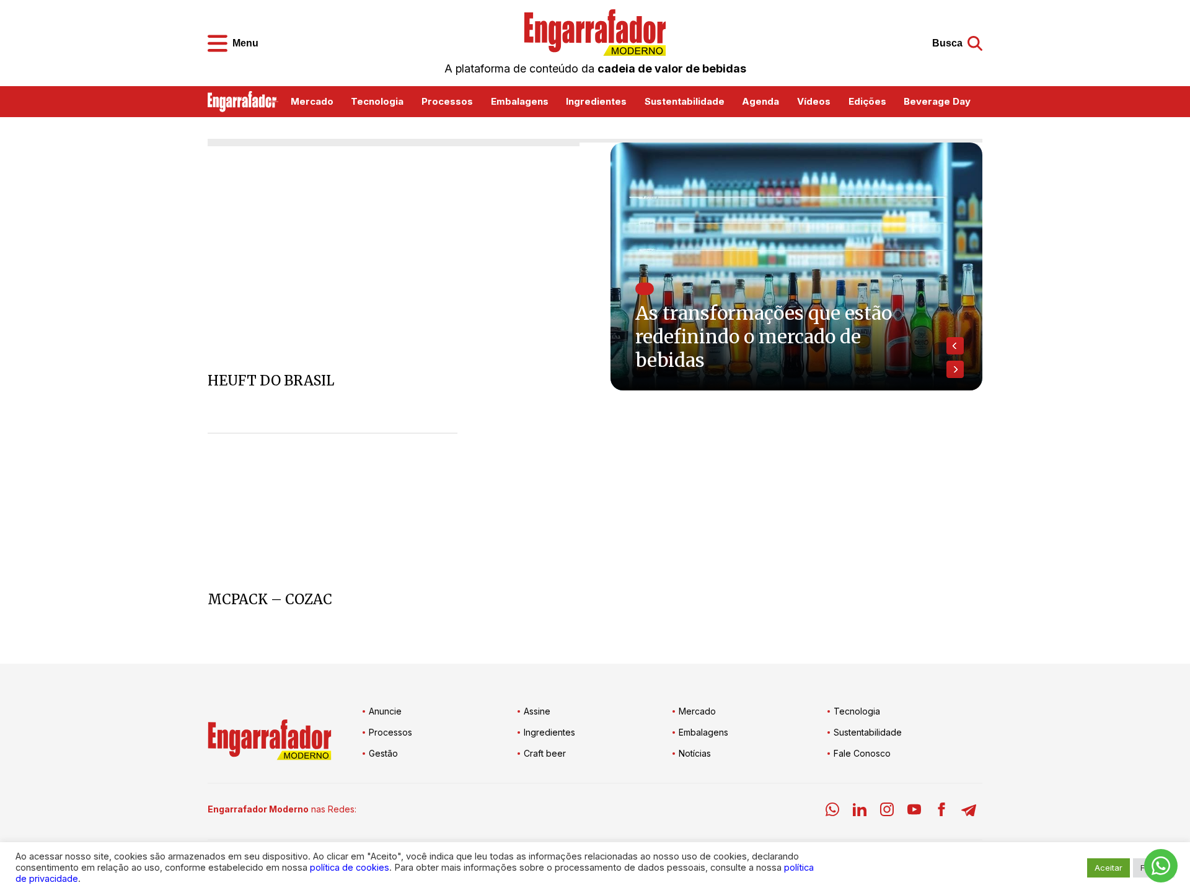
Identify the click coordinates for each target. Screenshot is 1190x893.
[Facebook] (941, 811)
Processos (447, 101)
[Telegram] (968, 811)
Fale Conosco (862, 753)
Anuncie (385, 711)
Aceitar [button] (1108, 868)
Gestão (383, 753)
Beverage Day (937, 101)
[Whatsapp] (832, 811)
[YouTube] (914, 811)
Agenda (760, 101)
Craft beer (545, 753)
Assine (537, 711)
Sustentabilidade (685, 101)
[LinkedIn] (859, 811)
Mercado (312, 101)
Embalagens (520, 101)
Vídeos (814, 101)
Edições (867, 101)
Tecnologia (377, 101)
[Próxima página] (955, 369)
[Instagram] (886, 811)
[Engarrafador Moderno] (595, 32)
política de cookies (349, 867)
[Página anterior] (955, 345)
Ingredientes (596, 101)
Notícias (695, 753)
